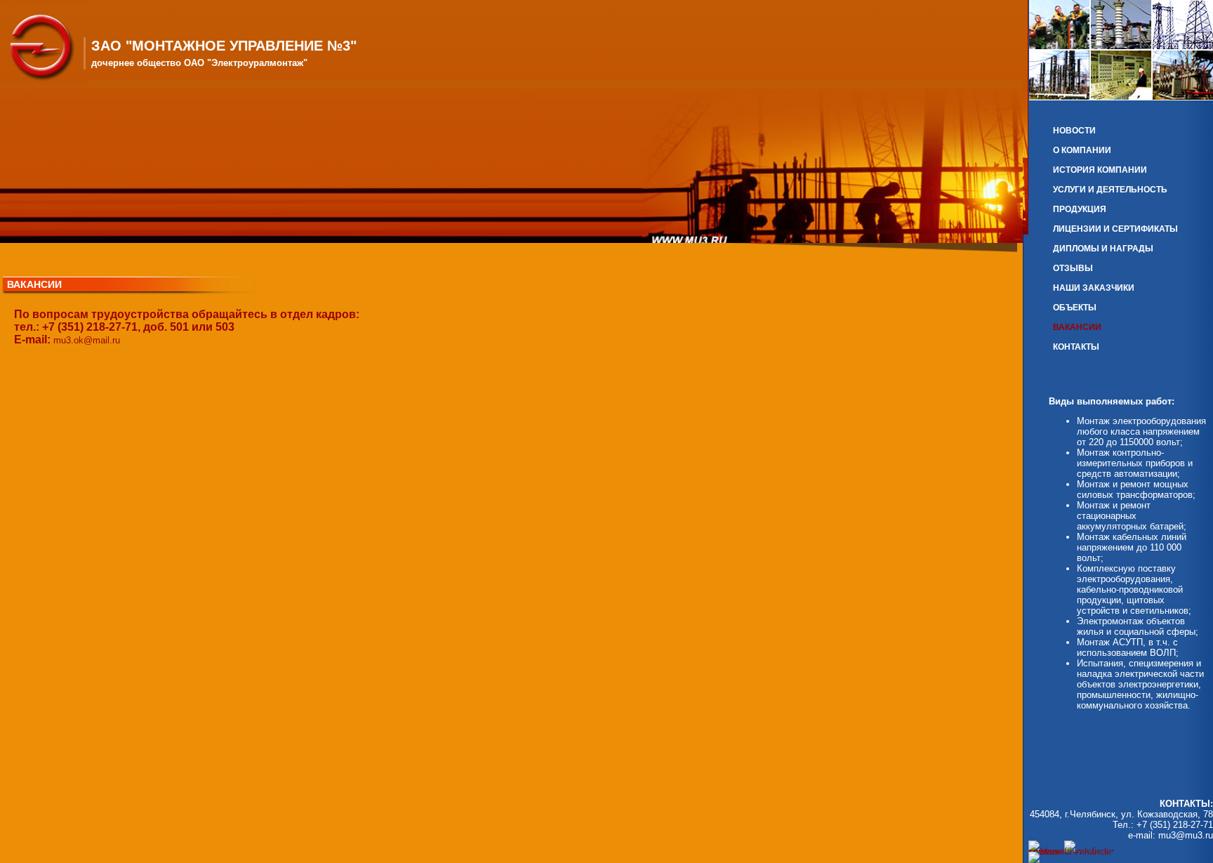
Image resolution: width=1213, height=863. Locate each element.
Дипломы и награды (1103, 248)
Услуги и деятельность (1110, 190)
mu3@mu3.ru (1185, 835)
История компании (1100, 170)
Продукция (1079, 209)
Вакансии (1077, 327)
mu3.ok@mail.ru (86, 340)
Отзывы (1073, 268)
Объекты (1074, 307)
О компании (1082, 150)
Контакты (1076, 347)
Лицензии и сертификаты (1115, 229)
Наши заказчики (1093, 288)
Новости (1074, 131)
